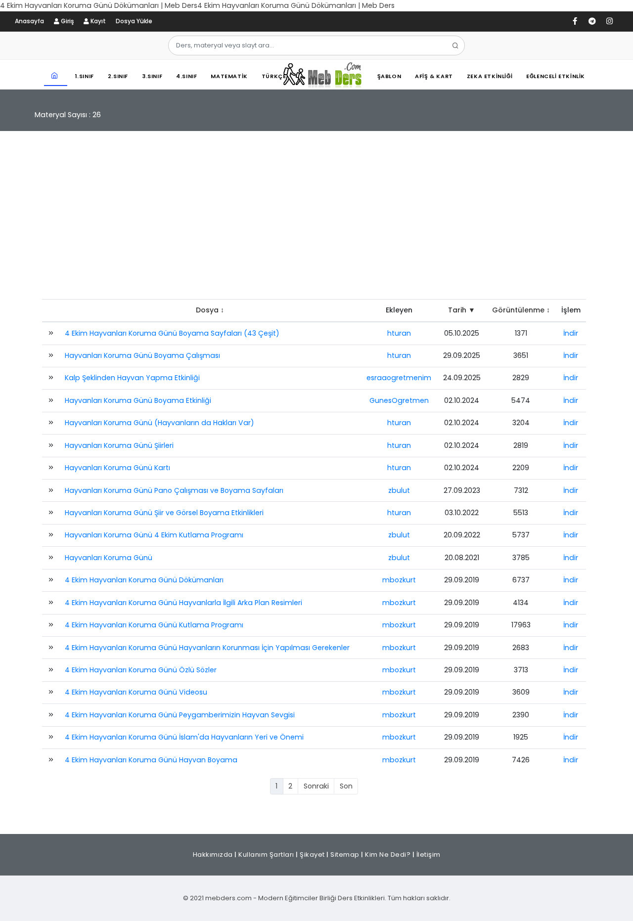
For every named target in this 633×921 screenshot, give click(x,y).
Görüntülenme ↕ (521, 310)
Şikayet (312, 854)
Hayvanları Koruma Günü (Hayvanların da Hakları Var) (159, 423)
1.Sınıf (84, 76)
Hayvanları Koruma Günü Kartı (117, 468)
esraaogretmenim (398, 378)
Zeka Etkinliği (489, 76)
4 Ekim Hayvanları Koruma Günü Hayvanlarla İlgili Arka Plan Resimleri (183, 603)
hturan (399, 333)
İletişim (428, 854)
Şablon (389, 76)
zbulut (399, 490)
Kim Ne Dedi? (387, 854)
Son (346, 786)
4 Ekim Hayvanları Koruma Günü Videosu (136, 692)
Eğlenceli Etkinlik (555, 76)
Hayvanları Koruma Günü (108, 558)
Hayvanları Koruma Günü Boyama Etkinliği (138, 400)
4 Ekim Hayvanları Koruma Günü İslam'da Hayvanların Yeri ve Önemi (184, 737)
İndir (570, 333)
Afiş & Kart (434, 76)
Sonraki (316, 786)
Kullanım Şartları (266, 854)
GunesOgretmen (399, 400)
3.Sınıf (152, 76)
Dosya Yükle (134, 21)
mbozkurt (399, 580)
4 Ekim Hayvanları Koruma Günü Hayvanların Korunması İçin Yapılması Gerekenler (207, 648)
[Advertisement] (316, 220)
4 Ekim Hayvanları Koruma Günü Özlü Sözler (141, 670)
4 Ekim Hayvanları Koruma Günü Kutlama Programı (154, 625)
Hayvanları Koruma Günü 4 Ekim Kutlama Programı (154, 535)
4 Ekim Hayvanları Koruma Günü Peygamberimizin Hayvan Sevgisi (180, 715)
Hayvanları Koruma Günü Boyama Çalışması (142, 355)
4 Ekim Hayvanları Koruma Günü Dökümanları (144, 580)
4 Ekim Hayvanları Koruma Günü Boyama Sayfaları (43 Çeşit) (172, 333)
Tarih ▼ (461, 310)
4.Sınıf (186, 76)
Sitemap (345, 854)
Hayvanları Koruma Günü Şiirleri (119, 445)
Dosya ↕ (210, 310)
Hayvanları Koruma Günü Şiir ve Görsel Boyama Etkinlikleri (164, 513)
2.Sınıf (118, 76)
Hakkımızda (213, 854)
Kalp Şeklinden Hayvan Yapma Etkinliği (132, 378)
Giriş (66, 21)
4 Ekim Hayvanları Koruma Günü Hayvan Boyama (151, 760)
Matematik (229, 76)
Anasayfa (29, 21)
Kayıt (97, 21)
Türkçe (274, 76)
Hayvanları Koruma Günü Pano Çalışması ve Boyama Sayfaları (174, 490)
